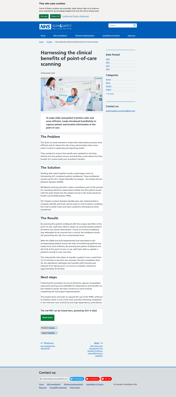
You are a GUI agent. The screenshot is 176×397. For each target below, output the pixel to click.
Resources (131, 36)
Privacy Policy (75, 388)
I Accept (43, 16)
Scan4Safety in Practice (111, 36)
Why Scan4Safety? (60, 36)
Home (43, 36)
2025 (108, 62)
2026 (108, 59)
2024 (108, 66)
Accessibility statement (58, 388)
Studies (49, 42)
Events (108, 79)
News (108, 83)
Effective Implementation (84, 36)
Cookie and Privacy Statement (75, 16)
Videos (108, 90)
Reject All (55, 16)
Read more (48, 317)
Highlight (51, 333)
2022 (108, 69)
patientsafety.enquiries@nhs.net (120, 111)
